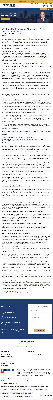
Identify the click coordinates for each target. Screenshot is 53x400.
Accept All (6, 396)
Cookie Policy (18, 380)
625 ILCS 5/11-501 (38, 63)
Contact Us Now (40, 330)
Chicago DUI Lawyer (10, 292)
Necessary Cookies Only (17, 396)
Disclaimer (23, 346)
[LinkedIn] (7, 370)
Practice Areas (15, 9)
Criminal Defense (23, 9)
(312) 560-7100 (47, 5)
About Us (8, 9)
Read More (5, 18)
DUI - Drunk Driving (11, 291)
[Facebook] (2, 370)
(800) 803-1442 (47, 7)
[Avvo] (13, 370)
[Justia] (10, 370)
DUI (30, 9)
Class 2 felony (16, 116)
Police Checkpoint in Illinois (23, 292)
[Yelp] (2, 372)
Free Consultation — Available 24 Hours (41, 3)
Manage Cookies (25, 380)
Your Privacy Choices (8, 380)
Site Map (28, 346)
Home (2, 9)
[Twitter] (5, 370)
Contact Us (43, 9)
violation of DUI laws (8, 102)
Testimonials (36, 9)
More (50, 9)
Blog (5, 23)
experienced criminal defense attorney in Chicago (19, 39)
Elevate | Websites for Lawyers (43, 395)
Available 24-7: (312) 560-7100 (26, 1)
